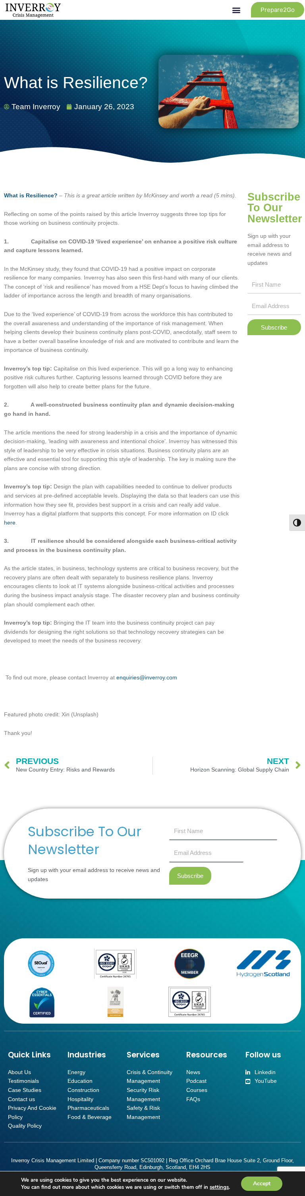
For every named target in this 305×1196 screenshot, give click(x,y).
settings (219, 1187)
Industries (87, 1054)
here (9, 523)
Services (143, 1054)
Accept (261, 1183)
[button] (236, 9)
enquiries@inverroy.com (146, 678)
